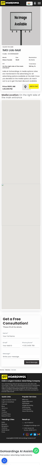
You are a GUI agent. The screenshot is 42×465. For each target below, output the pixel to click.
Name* (5, 333)
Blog (3, 406)
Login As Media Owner (9, 400)
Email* (5, 343)
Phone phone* (27, 343)
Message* (6, 354)
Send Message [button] (31, 362)
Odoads (4, 404)
